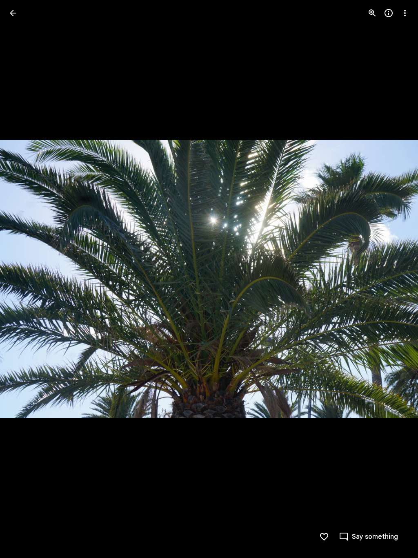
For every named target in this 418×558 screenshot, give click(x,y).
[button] (22, 279)
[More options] (405, 13)
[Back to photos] (13, 13)
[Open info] (388, 13)
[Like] (324, 537)
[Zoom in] (372, 13)
